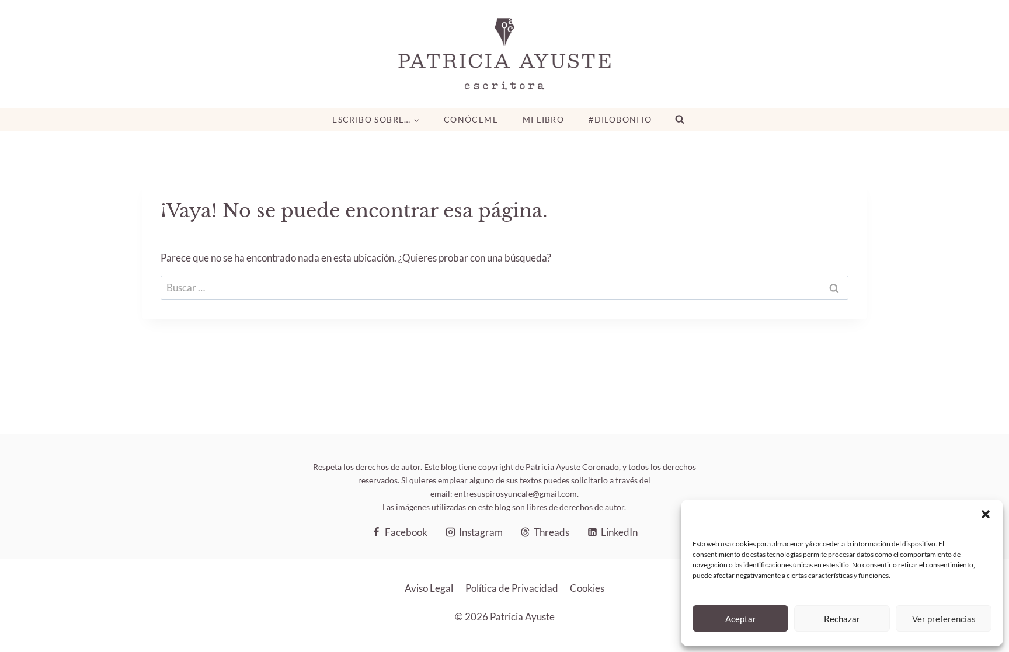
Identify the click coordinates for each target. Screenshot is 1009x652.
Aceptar (740, 618)
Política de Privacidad (511, 588)
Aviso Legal (429, 588)
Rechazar (842, 618)
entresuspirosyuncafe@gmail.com (515, 493)
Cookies (587, 588)
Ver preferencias (944, 618)
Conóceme (471, 119)
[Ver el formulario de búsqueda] (679, 119)
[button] (985, 514)
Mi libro (543, 119)
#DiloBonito (620, 119)
